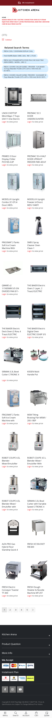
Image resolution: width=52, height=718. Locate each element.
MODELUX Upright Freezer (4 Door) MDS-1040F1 (36, 202)
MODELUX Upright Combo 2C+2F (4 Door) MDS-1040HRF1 (10, 203)
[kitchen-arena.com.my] (26, 10)
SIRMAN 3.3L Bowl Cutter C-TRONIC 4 (10, 373)
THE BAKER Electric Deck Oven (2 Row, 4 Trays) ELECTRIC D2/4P (11, 333)
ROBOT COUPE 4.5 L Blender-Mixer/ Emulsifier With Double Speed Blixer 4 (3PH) (36, 463)
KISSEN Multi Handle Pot (33, 373)
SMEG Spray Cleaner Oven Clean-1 (33, 245)
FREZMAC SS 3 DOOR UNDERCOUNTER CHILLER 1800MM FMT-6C (35, 119)
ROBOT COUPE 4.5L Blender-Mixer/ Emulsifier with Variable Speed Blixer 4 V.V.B (11, 507)
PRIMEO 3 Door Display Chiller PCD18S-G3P (9, 159)
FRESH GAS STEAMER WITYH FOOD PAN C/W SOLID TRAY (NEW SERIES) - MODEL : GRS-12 (24, 61)
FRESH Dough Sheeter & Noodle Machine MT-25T (35, 590)
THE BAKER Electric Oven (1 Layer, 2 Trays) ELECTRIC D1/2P (36, 290)
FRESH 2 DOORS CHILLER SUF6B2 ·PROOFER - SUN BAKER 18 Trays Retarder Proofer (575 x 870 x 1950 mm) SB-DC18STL (25, 76)
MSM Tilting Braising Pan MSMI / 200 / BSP (36, 417)
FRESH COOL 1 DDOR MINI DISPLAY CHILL (18, 51)
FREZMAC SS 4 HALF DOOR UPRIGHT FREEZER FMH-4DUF (36, 159)
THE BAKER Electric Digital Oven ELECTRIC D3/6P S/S (36, 331)
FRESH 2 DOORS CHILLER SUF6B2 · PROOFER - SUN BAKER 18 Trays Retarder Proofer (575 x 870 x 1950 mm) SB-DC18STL (24, 69)
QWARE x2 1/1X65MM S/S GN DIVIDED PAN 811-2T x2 (10, 290)
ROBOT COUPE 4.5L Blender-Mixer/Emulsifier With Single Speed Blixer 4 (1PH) (11, 463)
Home (4, 17)
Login (4, 122)
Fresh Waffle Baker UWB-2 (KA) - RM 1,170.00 (20, 56)
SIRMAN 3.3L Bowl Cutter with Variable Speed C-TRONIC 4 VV (36, 505)
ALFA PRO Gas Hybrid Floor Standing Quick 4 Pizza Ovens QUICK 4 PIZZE (11, 550)
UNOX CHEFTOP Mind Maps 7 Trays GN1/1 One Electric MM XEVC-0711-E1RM (11, 119)
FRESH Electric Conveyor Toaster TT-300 (10, 590)
